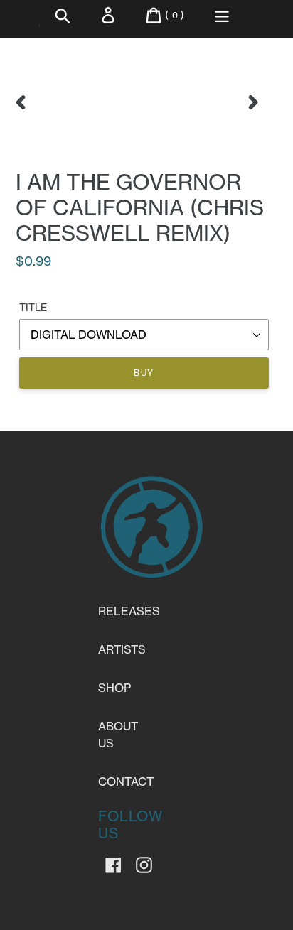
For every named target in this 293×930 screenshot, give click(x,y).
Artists (122, 649)
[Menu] (222, 15)
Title (33, 307)
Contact (126, 781)
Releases (129, 611)
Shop (114, 688)
